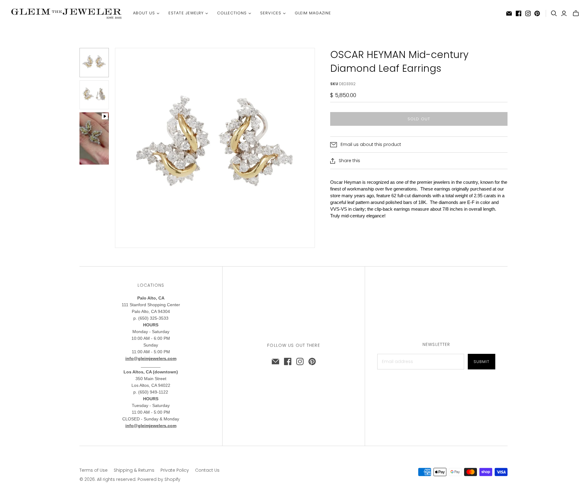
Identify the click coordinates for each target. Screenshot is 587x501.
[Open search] (554, 13)
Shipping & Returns (134, 470)
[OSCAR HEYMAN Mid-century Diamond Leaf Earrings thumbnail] (94, 138)
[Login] (564, 13)
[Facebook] (518, 13)
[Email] (509, 13)
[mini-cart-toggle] (576, 13)
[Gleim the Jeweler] (65, 13)
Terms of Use (93, 470)
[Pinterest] (537, 13)
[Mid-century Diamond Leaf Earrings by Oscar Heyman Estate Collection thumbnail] (94, 62)
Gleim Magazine (313, 13)
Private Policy (175, 470)
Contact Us (207, 470)
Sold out (419, 119)
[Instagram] (528, 13)
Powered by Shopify (159, 479)
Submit (481, 362)
